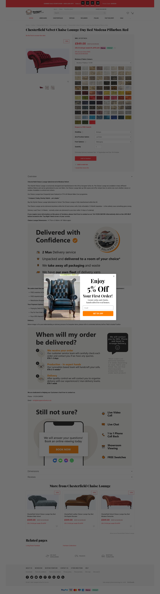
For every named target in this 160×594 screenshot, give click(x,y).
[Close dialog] (113, 276)
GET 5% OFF (98, 313)
